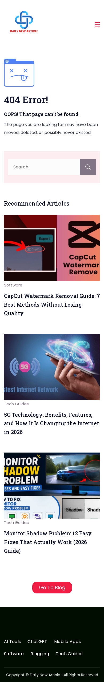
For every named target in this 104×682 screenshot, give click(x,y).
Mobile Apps (67, 642)
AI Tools (12, 642)
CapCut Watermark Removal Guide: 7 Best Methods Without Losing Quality (52, 304)
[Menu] (97, 24)
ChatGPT (37, 642)
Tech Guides (16, 404)
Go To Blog (52, 587)
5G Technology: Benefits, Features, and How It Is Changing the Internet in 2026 (51, 423)
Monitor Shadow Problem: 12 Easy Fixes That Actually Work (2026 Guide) (48, 542)
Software (13, 285)
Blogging (39, 654)
